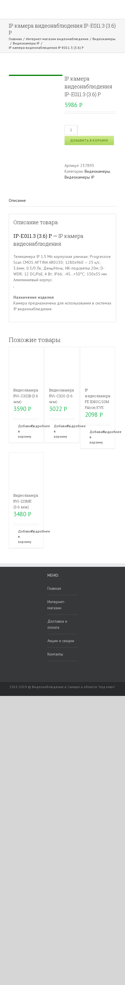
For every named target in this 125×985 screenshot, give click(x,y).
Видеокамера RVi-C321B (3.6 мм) (25, 395)
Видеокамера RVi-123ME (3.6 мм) (25, 501)
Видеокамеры (97, 171)
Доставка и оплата (57, 624)
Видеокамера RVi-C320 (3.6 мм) (61, 395)
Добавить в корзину (89, 140)
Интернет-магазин (56, 604)
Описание (17, 200)
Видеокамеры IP (79, 177)
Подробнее (35, 426)
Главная (54, 588)
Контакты (55, 654)
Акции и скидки (60, 640)
